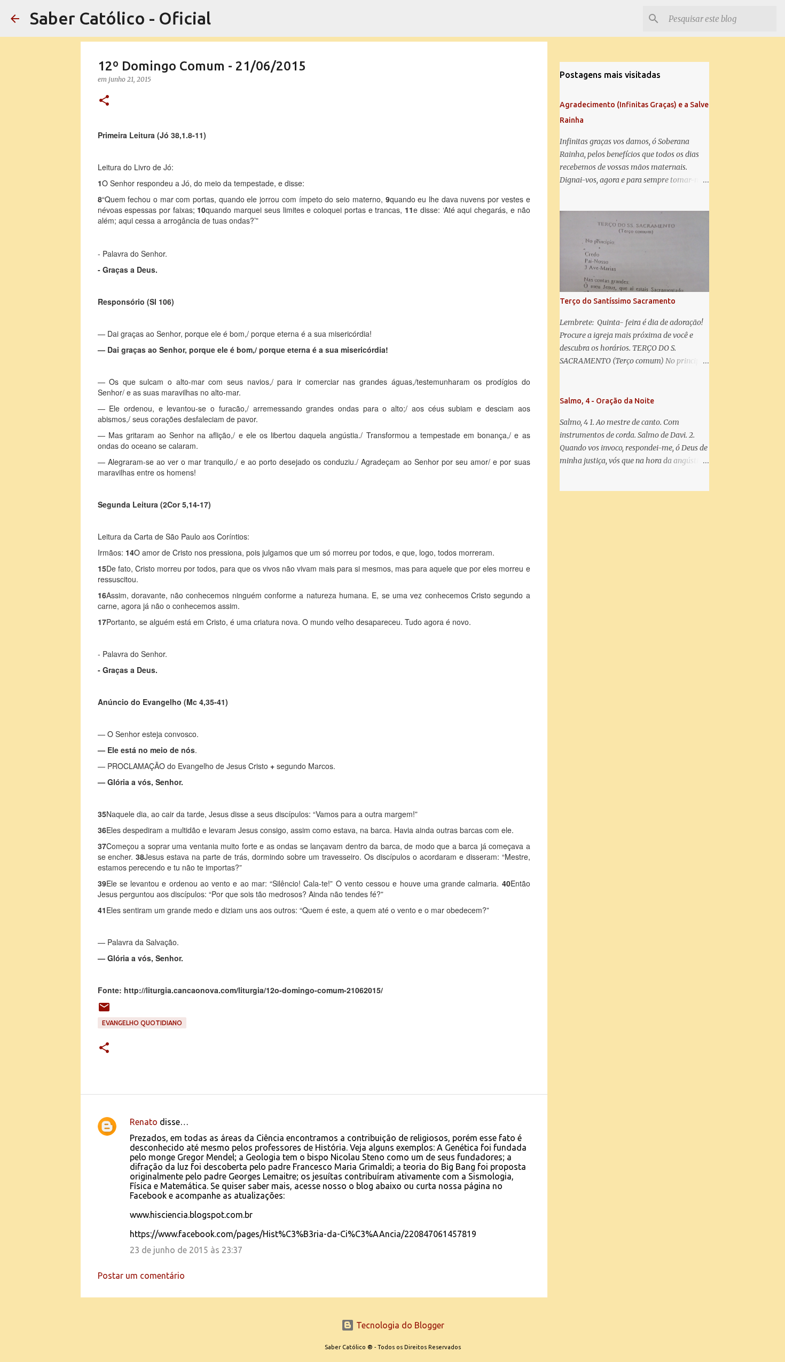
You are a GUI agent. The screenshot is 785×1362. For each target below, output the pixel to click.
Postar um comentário (141, 1275)
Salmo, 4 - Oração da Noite (607, 401)
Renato (144, 1122)
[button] (104, 101)
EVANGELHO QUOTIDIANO (142, 1022)
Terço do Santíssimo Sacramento (618, 301)
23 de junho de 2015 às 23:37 (186, 1250)
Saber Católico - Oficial (120, 18)
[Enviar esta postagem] (104, 1011)
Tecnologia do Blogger (399, 1325)
